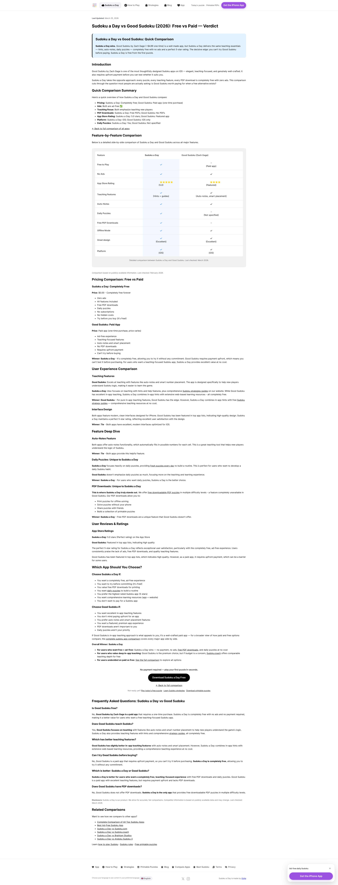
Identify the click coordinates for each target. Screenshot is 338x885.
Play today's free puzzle (151, 690)
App (182, 5)
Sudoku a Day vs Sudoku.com (112, 828)
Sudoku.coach (214, 653)
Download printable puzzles (198, 690)
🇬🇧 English (146, 878)
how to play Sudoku (108, 844)
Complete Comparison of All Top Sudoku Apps (120, 822)
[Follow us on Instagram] (188, 878)
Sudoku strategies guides (195, 391)
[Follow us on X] (183, 878)
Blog (169, 5)
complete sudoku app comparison (123, 639)
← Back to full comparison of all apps (111, 128)
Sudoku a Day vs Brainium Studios (114, 835)
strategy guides (177, 733)
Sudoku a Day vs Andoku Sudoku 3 (115, 839)
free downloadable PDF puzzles (164, 492)
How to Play (134, 5)
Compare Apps (182, 867)
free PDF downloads (188, 649)
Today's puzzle (197, 5)
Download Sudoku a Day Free (169, 677)
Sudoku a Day (112, 5)
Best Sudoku (202, 867)
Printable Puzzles (149, 867)
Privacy (232, 867)
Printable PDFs (212, 5)
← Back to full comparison (169, 685)
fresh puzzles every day (162, 465)
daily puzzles (113, 590)
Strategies (153, 5)
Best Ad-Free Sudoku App (110, 825)
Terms (219, 867)
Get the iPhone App (233, 5)
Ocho (243, 878)
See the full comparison (147, 660)
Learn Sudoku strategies (174, 690)
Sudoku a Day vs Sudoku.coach (113, 832)
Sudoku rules (126, 844)
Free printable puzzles (146, 844)
